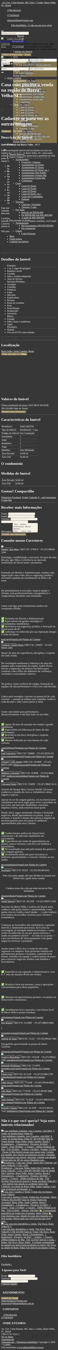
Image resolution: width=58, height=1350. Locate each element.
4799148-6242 (14, 10)
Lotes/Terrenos (26, 72)
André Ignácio (8, 901)
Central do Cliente (9, 1298)
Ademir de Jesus (9, 1038)
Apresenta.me (7, 1339)
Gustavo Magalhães (10, 1057)
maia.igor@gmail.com (11, 639)
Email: (4, 516)
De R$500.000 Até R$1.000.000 (34, 136)
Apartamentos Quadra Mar (31, 96)
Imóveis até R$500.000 (30, 133)
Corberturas (24, 102)
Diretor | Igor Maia (10, 549)
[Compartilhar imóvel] (2, 109)
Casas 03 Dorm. (26, 112)
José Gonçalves (8, 753)
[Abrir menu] (5, 149)
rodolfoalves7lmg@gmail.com (21, 1111)
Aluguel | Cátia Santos (11, 762)
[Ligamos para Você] (11, 38)
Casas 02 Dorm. (26, 110)
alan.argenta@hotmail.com (13, 1102)
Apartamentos (19, 62)
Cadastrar (6, 131)
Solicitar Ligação (9, 1284)
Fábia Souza (7, 1082)
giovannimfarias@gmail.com (14, 864)
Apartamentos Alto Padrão (31, 94)
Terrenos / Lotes (26, 128)
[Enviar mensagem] (11, 63)
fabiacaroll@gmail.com (12, 1085)
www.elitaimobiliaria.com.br (30, 1347)
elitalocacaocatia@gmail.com (27, 765)
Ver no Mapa (7, 1337)
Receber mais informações (13, 412)
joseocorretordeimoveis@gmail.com (18, 756)
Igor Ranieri (6, 1023)
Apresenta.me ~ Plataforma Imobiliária (19, 1342)
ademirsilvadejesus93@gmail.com (17, 1051)
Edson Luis (6, 1074)
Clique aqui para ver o (14, 354)
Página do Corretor (31, 639)
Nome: (4, 513)
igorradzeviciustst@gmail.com (15, 1033)
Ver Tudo (31, 62)
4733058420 (13, 15)
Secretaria (5, 870)
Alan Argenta (7, 1099)
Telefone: (5, 519)
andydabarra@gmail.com (13, 1017)
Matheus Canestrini (10, 773)
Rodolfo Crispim (9, 1108)
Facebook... (6, 1264)
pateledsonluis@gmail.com (13, 1077)
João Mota (6, 1091)
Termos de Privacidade (12, 55)
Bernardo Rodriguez (10, 1065)
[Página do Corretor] (7, 547)
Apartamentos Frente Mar (31, 99)
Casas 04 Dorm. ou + (29, 115)
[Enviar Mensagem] (2, 72)
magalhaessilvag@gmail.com (20, 1060)
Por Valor (17, 131)
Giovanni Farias (8, 784)
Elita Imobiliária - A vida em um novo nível (31, 25)
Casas (16, 104)
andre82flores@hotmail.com (14, 748)
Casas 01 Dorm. (26, 107)
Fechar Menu (19, 75)
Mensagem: (6, 531)
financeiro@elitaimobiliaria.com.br (17, 1303)
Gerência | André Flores (12, 645)
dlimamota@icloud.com (12, 1094)
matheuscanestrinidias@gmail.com (23, 776)
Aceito (27, 55)
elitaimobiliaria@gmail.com (20, 20)
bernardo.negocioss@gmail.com (16, 1068)
